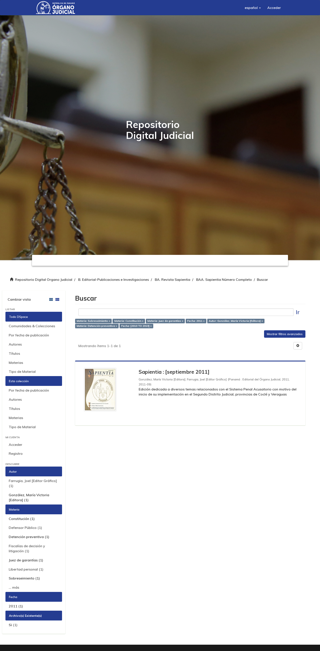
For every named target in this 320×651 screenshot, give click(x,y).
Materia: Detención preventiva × (97, 325)
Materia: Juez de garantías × (165, 320)
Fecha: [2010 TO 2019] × (136, 325)
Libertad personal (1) (26, 569)
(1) (13, 625)
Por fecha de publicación (29, 335)
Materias (16, 362)
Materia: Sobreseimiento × (93, 320)
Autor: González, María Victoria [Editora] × (236, 320)
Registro (16, 453)
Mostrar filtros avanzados (285, 334)
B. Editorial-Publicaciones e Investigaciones (113, 279)
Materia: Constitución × (128, 320)
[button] (252, 7)
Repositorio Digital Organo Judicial (43, 279)
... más (14, 587)
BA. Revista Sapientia (172, 279)
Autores (15, 344)
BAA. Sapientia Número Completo (224, 279)
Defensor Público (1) (25, 527)
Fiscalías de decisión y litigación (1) (27, 548)
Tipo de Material (22, 371)
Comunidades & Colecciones (32, 326)
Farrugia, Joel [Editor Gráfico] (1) (33, 483)
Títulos (14, 353)
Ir (298, 312)
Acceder (15, 444)
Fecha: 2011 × (196, 320)
